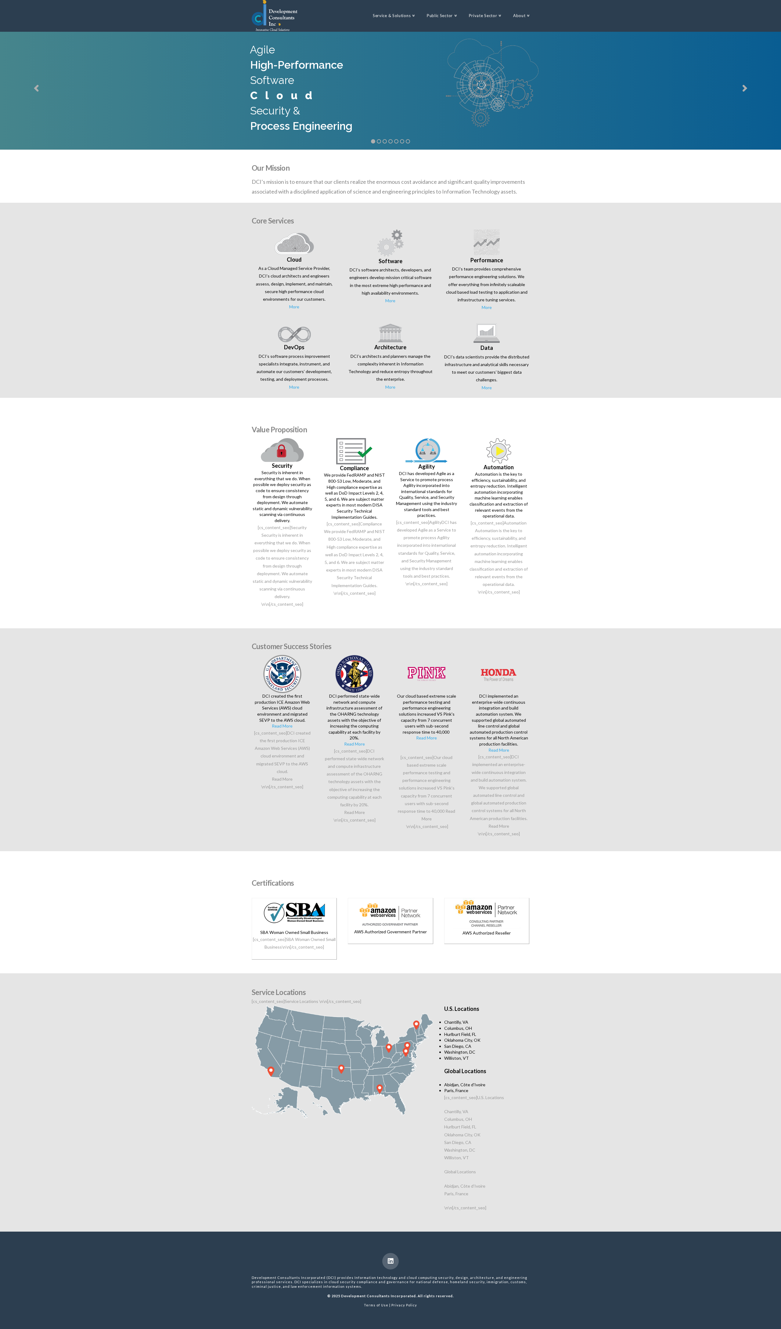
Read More (282, 725)
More (294, 306)
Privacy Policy (404, 1305)
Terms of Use (376, 1305)
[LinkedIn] (390, 1261)
